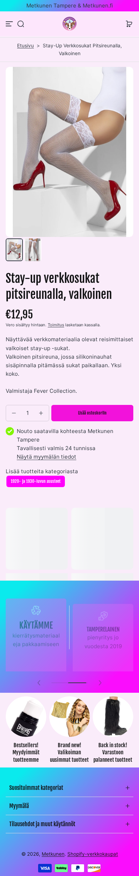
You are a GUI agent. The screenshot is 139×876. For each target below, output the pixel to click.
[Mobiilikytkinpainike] (10, 24)
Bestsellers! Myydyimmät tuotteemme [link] (26, 752)
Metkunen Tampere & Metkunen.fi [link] (69, 5)
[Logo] (69, 24)
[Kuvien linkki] (26, 731)
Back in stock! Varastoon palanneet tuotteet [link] (112, 752)
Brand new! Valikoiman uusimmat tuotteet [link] (69, 752)
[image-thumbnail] (14, 249)
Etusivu (25, 45)
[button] (21, 24)
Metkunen (53, 854)
